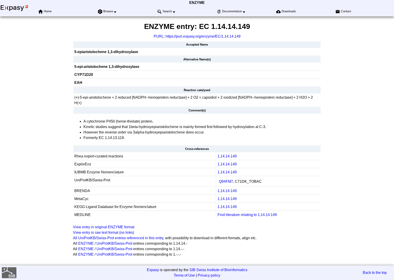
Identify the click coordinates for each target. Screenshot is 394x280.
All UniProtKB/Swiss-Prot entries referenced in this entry (118, 238)
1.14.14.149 (227, 156)
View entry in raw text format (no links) (103, 232)
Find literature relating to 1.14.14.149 (247, 215)
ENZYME (197, 3)
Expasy (153, 270)
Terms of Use (184, 275)
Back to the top (375, 273)
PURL (159, 36)
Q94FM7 (226, 181)
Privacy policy (209, 275)
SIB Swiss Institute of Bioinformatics (218, 270)
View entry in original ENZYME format (103, 227)
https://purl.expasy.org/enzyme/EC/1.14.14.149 (203, 36)
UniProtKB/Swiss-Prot (114, 243)
